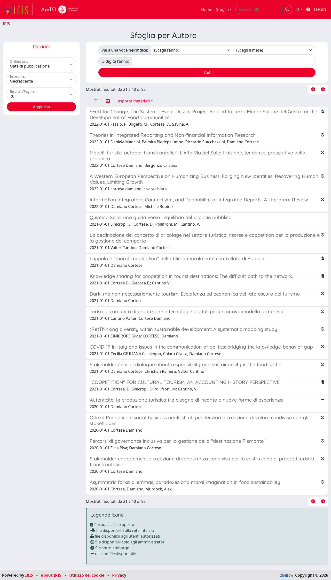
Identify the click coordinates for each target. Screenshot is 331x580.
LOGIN (320, 9)
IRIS (6, 23)
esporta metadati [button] (134, 101)
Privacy (119, 575)
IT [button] (297, 9)
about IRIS (51, 575)
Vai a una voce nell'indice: (125, 50)
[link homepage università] (59, 9)
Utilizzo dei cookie (86, 575)
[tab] (96, 101)
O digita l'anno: (115, 61)
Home (206, 9)
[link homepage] (17, 9)
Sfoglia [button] (222, 9)
